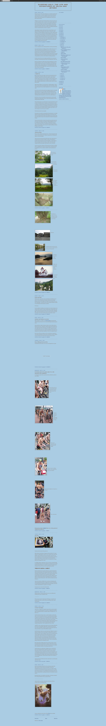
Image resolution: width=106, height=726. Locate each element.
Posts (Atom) (41, 720)
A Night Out (37, 73)
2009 (61, 31)
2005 (61, 81)
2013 (61, 25)
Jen (35, 75)
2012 (61, 27)
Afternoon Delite (38, 132)
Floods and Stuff (38, 297)
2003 (61, 84)
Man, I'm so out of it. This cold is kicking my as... (66, 48)
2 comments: (47, 661)
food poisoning (48, 320)
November (62, 38)
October (62, 40)
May (62, 73)
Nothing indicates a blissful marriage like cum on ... (65, 67)
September (62, 41)
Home (46, 718)
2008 (61, 33)
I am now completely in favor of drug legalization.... (65, 50)
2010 (61, 30)
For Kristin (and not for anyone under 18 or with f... (65, 63)
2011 (61, 28)
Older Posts (55, 718)
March (62, 76)
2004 (61, 82)
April (62, 75)
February (62, 78)
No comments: (47, 127)
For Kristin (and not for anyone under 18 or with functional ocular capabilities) (44, 372)
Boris (49, 713)
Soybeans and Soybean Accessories (42, 319)
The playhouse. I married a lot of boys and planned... (66, 56)
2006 (61, 35)
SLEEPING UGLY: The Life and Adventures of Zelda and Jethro (53, 6)
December (62, 37)
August (62, 43)
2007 (61, 34)
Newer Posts (36, 718)
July (62, 44)
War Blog (37, 535)
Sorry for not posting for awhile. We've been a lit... (65, 71)
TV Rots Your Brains (39, 607)
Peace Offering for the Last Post (41, 342)
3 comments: (47, 588)
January (62, 79)
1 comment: (47, 530)
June (62, 45)
